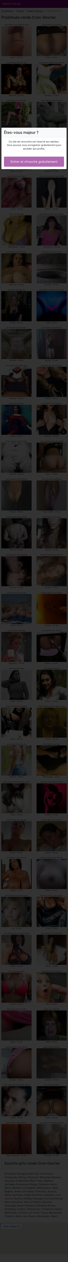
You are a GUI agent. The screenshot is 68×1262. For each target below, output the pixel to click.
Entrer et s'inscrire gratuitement (34, 162)
